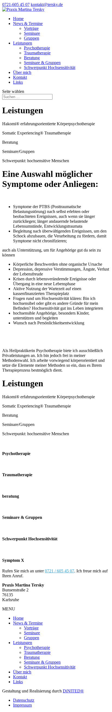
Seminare (32, 33)
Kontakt (20, 77)
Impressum (22, 705)
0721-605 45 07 (16, 4)
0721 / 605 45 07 (59, 571)
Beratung (32, 57)
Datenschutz (23, 700)
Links (18, 82)
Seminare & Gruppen (42, 62)
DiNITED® (73, 691)
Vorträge (31, 28)
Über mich (22, 72)
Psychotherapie (37, 48)
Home (18, 18)
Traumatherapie (37, 53)
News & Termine (28, 23)
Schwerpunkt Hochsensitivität (49, 67)
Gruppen (31, 38)
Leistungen (22, 43)
